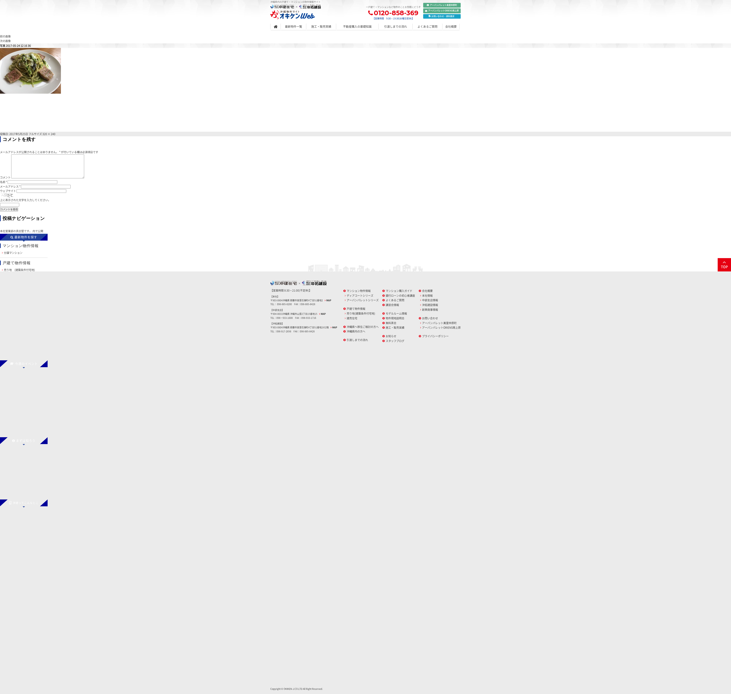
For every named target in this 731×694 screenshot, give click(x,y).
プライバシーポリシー (435, 336)
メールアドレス (10, 186)
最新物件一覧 (293, 26)
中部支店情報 (430, 300)
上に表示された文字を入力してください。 (25, 200)
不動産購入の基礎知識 (357, 26)
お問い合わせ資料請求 (442, 16)
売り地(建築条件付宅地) (361, 313)
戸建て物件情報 (356, 308)
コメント (5, 177)
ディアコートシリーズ (360, 295)
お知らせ (391, 336)
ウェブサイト (8, 191)
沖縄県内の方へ (356, 331)
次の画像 (5, 41)
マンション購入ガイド (399, 291)
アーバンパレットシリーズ (363, 300)
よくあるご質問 (427, 26)
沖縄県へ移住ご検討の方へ (363, 327)
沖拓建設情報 (430, 305)
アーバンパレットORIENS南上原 (443, 10)
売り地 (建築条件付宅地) (19, 270)
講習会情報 (392, 305)
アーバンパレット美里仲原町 (443, 5)
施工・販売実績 (321, 26)
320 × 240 (48, 134)
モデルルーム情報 (396, 313)
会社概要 (451, 26)
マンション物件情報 (359, 291)
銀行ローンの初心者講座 (400, 295)
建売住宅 (352, 318)
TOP (724, 266)
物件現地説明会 (395, 318)
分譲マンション (13, 252)
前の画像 (5, 36)
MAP (328, 300)
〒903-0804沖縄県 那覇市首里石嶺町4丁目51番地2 (296, 300)
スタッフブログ (395, 341)
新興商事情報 (430, 309)
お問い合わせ (430, 318)
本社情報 (427, 295)
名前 (3, 182)
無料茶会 (391, 323)
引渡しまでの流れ (395, 26)
